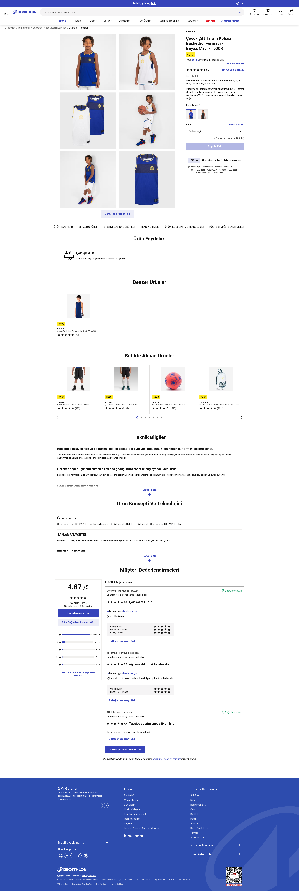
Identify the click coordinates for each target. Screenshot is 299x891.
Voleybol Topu (197, 837)
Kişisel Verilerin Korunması (87, 880)
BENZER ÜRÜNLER (88, 226)
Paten (193, 819)
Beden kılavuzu (236, 124)
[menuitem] (64, 21)
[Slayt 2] (145, 417)
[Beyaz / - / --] (191, 114)
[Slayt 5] (157, 417)
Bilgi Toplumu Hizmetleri (136, 814)
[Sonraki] (242, 417)
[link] (78, 613)
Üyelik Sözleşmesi (133, 809)
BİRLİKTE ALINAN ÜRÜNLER (119, 226)
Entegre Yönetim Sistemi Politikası (141, 828)
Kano (192, 800)
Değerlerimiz (130, 823)
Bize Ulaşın (129, 804)
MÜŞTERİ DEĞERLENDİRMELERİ (227, 226)
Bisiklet (194, 814)
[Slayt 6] (161, 417)
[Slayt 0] (137, 417)
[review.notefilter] (99, 634)
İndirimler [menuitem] (210, 20)
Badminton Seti (198, 804)
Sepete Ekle (215, 146)
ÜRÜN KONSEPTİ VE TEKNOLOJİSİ (184, 226)
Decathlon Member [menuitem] (230, 20)
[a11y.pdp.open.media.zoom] (88, 62)
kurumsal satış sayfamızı (166, 758)
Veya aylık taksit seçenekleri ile (205, 60)
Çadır (193, 809)
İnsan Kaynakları (132, 819)
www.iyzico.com (89, 876)
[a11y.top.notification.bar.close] (242, 3)
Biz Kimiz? (129, 795)
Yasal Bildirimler (109, 880)
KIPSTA (190, 31)
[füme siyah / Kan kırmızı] (203, 114)
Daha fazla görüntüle (117, 213)
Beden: (189, 124)
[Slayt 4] (153, 417)
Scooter (194, 823)
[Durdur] (237, 3)
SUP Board (195, 795)
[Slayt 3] (149, 417)
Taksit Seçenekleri (234, 63)
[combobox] (215, 131)
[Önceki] (57, 417)
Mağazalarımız (131, 800)
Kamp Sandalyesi (199, 828)
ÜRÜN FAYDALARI (64, 226)
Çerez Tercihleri (184, 880)
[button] (149, 240)
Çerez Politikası (125, 880)
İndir (153, 3)
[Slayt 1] (141, 417)
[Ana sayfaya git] (24, 12)
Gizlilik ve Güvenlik (142, 880)
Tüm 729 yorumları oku (224, 70)
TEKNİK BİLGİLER (150, 226)
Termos (194, 833)
